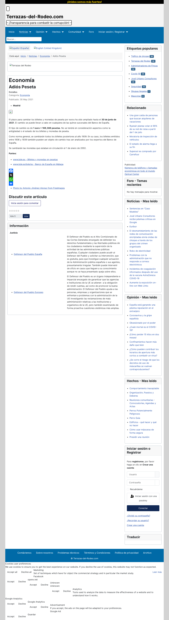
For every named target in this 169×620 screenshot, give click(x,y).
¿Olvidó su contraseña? (138, 515)
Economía (25, 95)
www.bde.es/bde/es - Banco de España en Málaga (38, 164)
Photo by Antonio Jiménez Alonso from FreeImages (39, 188)
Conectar (143, 508)
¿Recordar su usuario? (138, 520)
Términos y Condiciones (97, 552)
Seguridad (136, 86)
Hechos (56, 31)
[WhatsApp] (65, 179)
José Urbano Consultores (144, 78)
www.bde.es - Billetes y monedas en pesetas (35, 159)
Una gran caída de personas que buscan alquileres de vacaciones (144, 118)
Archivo (147, 552)
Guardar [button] (32, 614)
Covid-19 (135, 73)
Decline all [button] (26, 572)
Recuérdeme (136, 489)
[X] (65, 175)
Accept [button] (10, 581)
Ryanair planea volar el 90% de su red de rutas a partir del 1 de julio (143, 129)
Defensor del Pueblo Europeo (28, 292)
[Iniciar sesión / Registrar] (126, 32)
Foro (91, 31)
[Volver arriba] (166, 617)
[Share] (65, 183)
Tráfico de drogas (140, 56)
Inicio (12, 31)
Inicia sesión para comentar (25, 203)
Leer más (157, 572)
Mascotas (136, 96)
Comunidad (74, 31)
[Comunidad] (82, 32)
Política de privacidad (127, 552)
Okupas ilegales (139, 91)
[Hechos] (62, 32)
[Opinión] (46, 32)
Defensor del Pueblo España (28, 254)
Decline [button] (22, 581)
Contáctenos (24, 552)
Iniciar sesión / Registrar (111, 31)
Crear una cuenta (135, 525)
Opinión (40, 31)
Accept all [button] (12, 572)
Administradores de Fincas (144, 65)
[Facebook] (65, 171)
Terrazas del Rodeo (141, 61)
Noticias (23, 31)
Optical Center (132, 174)
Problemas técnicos (68, 552)
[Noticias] (29, 32)
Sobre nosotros (44, 552)
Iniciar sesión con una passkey (146, 498)
